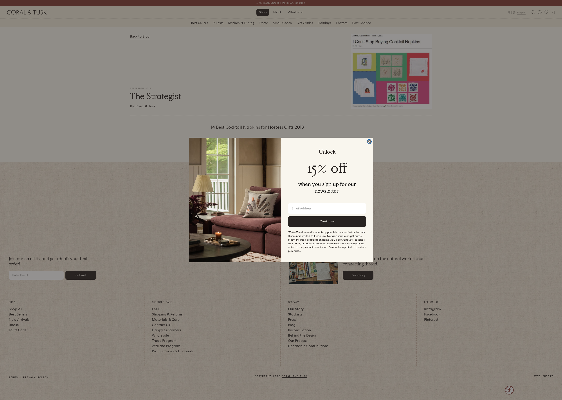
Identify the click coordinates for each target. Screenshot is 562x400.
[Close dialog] (369, 141)
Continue (327, 221)
